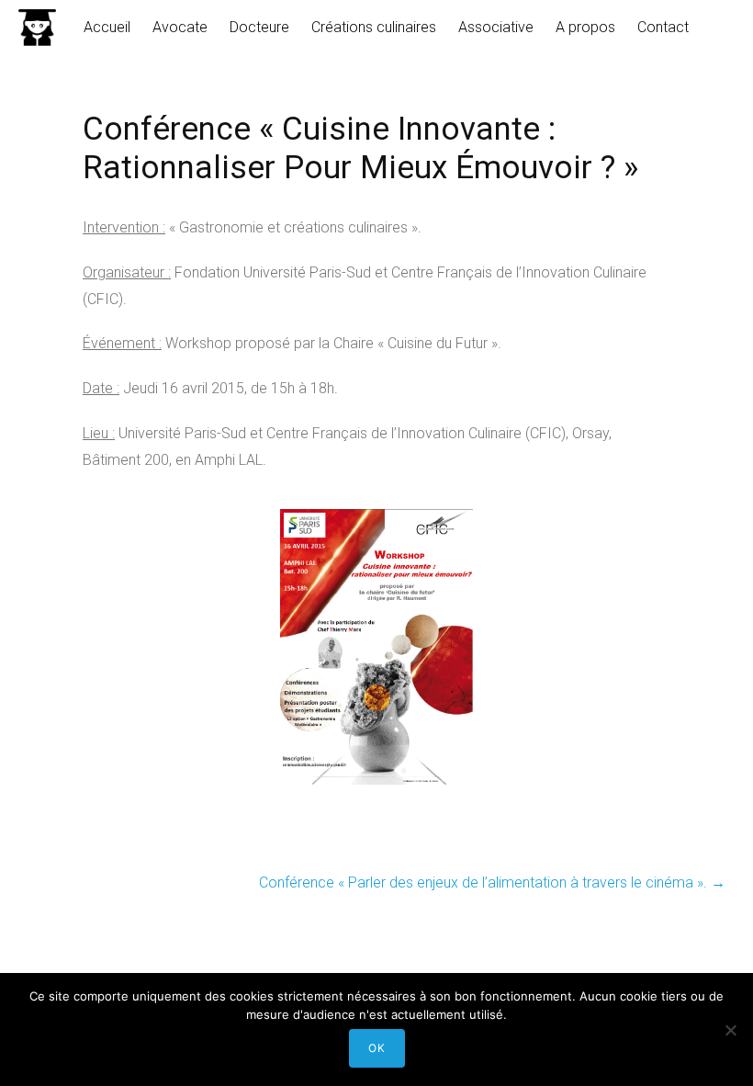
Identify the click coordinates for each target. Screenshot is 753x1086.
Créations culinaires (373, 27)
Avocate (180, 27)
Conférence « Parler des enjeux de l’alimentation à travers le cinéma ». (492, 882)
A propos (585, 27)
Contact (663, 27)
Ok (377, 1048)
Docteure (259, 27)
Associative (496, 27)
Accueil (107, 27)
